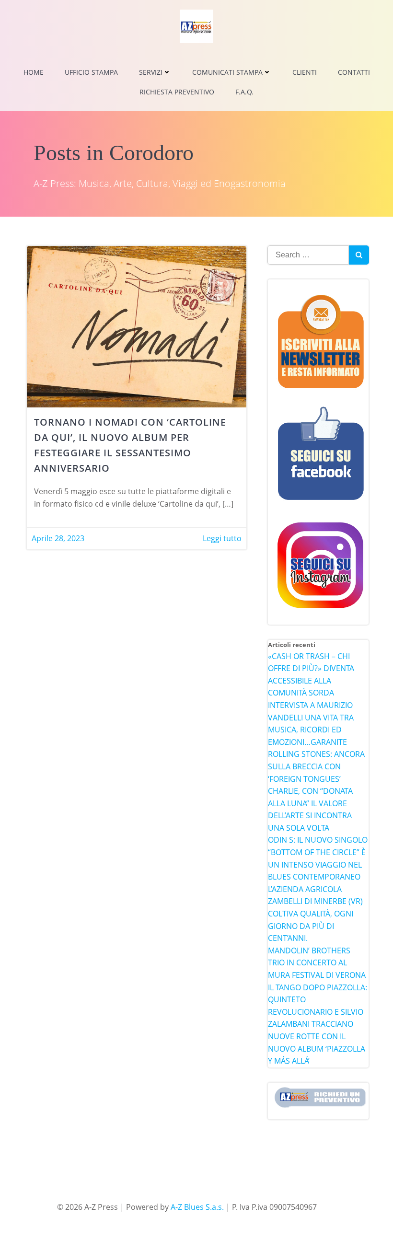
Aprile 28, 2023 (58, 538)
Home (33, 72)
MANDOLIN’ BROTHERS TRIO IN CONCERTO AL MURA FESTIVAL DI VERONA (317, 962)
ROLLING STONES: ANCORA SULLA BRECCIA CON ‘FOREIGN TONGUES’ (316, 766)
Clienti (304, 72)
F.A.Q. (244, 91)
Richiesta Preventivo (176, 91)
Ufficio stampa (91, 72)
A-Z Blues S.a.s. (197, 1207)
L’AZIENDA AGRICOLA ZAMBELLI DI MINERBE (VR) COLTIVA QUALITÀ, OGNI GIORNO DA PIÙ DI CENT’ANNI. (315, 913)
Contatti (354, 72)
